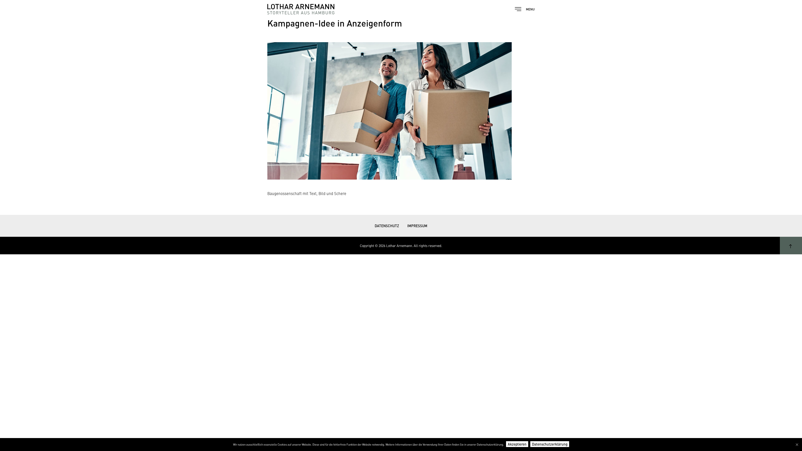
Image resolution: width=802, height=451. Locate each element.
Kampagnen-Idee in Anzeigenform (334, 23)
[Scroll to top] (791, 245)
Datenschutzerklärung (549, 444)
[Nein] (797, 444)
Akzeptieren (517, 444)
